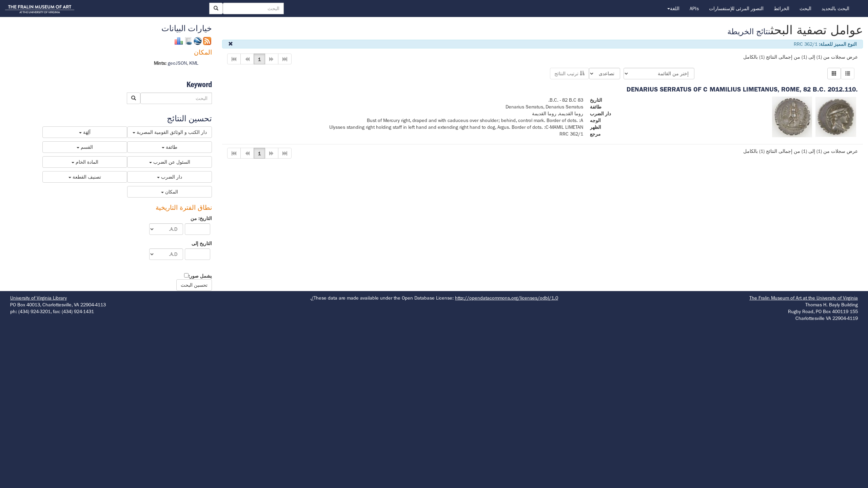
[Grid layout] (834, 73)
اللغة (674, 8)
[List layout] (847, 73)
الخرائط (781, 8)
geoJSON (177, 63)
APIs (694, 8)
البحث (805, 8)
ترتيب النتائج (567, 73)
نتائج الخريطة (748, 31)
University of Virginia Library (38, 298)
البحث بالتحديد (835, 8)
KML (193, 63)
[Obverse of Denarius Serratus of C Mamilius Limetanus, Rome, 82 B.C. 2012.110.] (835, 116)
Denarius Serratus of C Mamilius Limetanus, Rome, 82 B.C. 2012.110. (742, 89)
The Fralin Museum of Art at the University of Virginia (803, 298)
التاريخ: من (201, 218)
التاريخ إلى (202, 243)
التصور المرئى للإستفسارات (736, 8)
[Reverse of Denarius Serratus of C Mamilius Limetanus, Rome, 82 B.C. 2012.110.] (792, 116)
